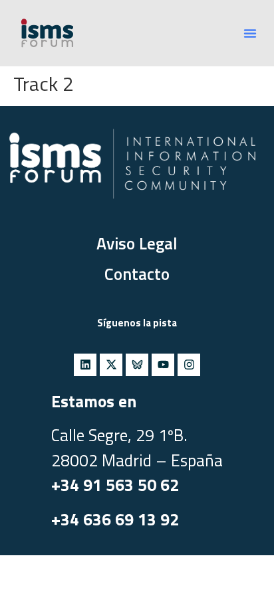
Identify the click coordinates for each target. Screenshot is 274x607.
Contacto (137, 274)
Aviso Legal (137, 243)
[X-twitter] (111, 365)
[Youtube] (163, 365)
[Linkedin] (85, 365)
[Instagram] (189, 365)
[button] (250, 33)
